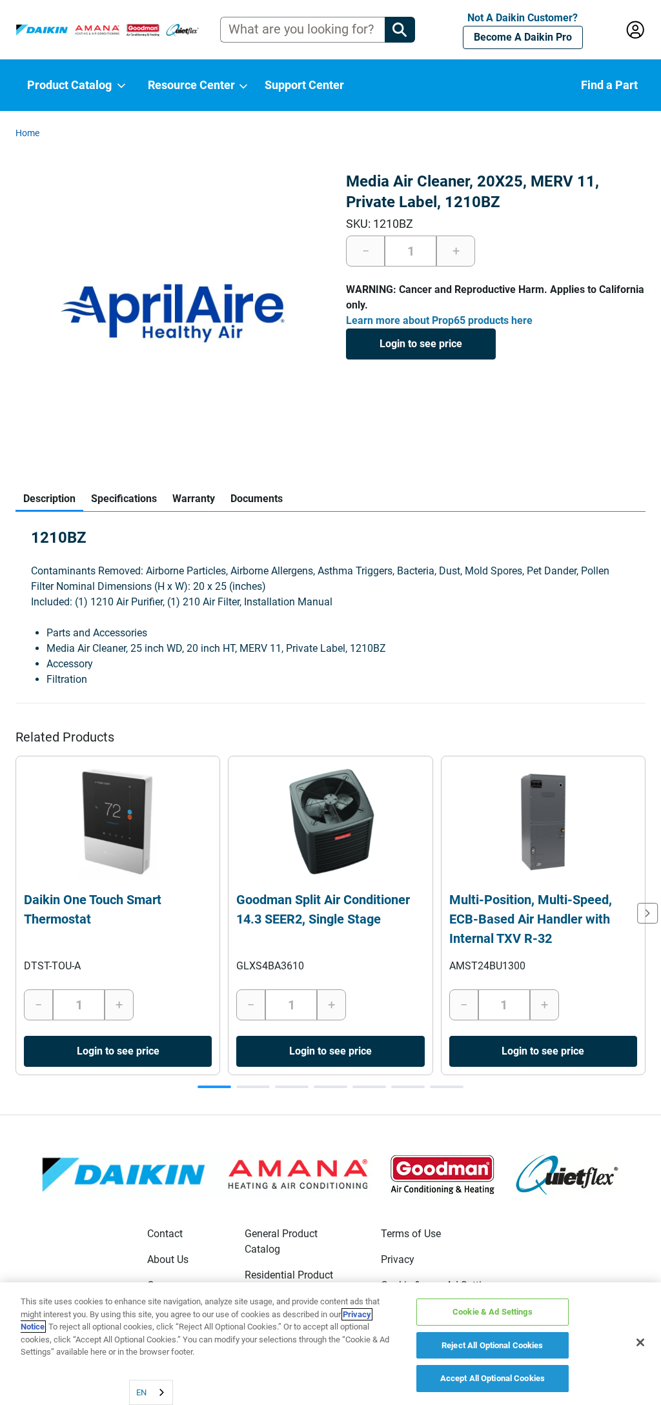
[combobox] (151, 1392)
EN (141, 1392)
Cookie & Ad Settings (493, 1312)
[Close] (640, 1342)
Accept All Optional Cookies (492, 1378)
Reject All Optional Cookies (493, 1345)
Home (27, 133)
